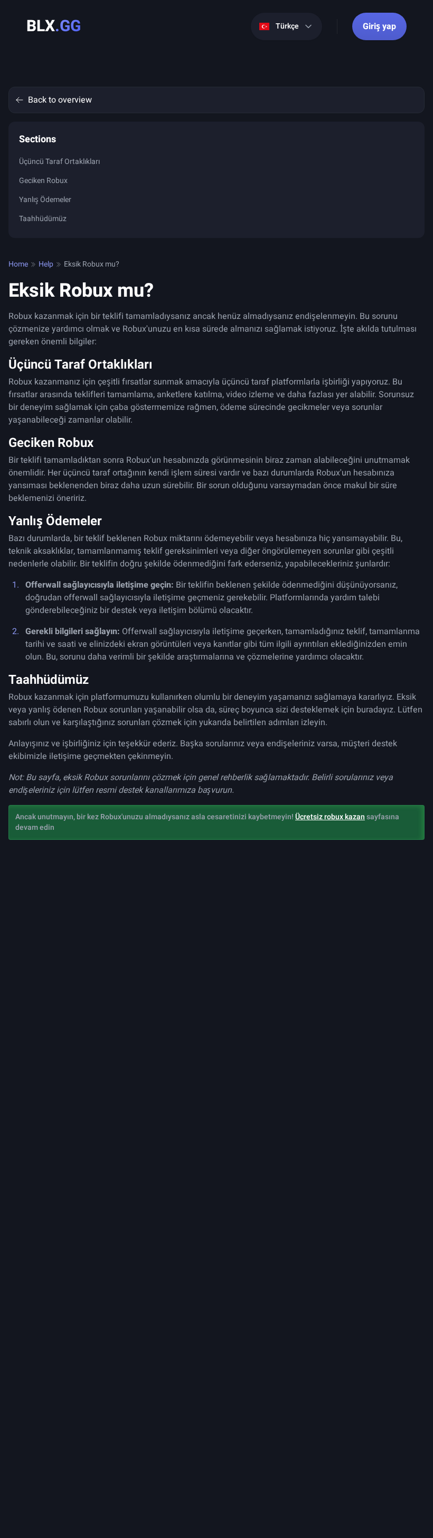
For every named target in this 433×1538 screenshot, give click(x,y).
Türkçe (287, 26)
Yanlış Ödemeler (45, 199)
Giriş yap (379, 26)
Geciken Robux (43, 180)
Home (18, 264)
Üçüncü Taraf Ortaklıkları (59, 161)
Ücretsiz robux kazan (330, 816)
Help (46, 264)
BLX (53, 26)
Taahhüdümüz (43, 218)
